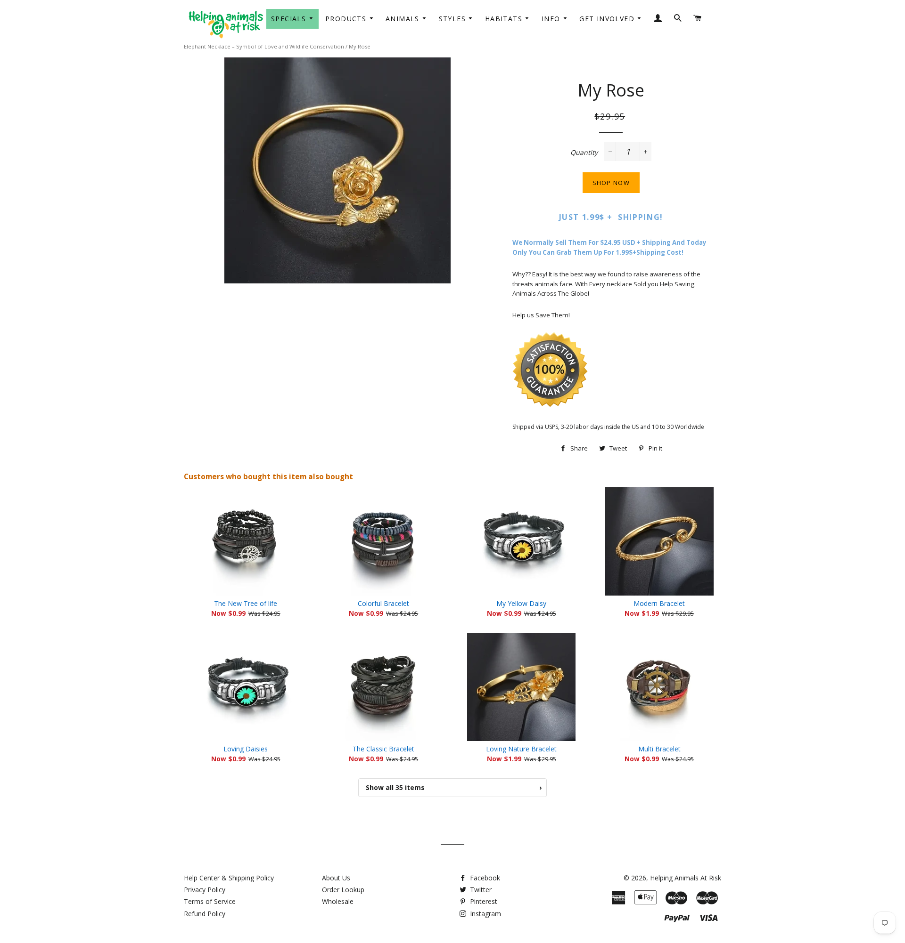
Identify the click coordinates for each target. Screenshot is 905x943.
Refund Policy (204, 913)
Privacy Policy (204, 889)
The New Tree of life (245, 603)
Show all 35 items (454, 787)
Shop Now (611, 182)
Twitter (480, 889)
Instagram (484, 913)
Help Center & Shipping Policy (229, 877)
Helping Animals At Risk (685, 877)
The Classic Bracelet (383, 748)
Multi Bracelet (659, 748)
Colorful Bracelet (383, 603)
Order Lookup (343, 889)
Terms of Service (210, 901)
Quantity (584, 152)
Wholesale (338, 901)
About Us (336, 877)
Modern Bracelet (659, 603)
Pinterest (482, 901)
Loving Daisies (245, 748)
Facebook (484, 877)
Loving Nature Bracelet (521, 748)
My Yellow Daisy (521, 603)
